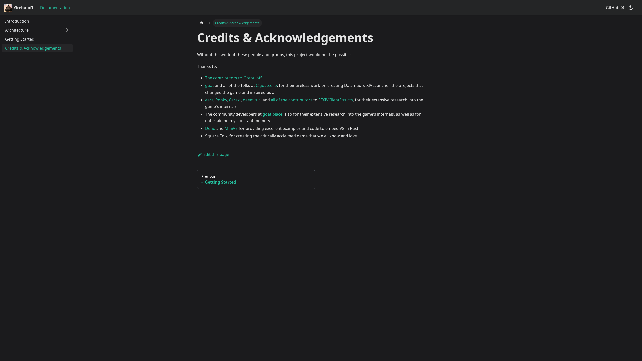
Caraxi (235, 100)
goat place (272, 114)
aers (209, 100)
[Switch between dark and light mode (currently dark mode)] (631, 8)
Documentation (55, 7)
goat (209, 85)
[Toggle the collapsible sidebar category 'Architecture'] (67, 30)
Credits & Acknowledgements (33, 48)
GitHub (612, 7)
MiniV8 (231, 128)
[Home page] (202, 23)
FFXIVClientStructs (335, 100)
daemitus (252, 100)
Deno (210, 128)
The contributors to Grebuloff (233, 78)
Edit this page (216, 154)
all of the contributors (291, 100)
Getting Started (19, 39)
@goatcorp (266, 85)
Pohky (221, 100)
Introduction (17, 21)
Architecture (17, 30)
